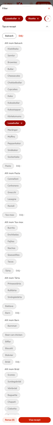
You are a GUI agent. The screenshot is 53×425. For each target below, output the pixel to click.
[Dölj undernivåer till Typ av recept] (48, 26)
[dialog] (26, 215)
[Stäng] (49, 8)
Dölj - (21, 35)
